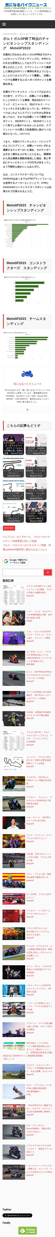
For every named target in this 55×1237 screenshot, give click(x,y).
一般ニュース (8, 1059)
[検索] (48, 572)
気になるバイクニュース (30, 34)
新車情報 (30, 664)
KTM (29, 1094)
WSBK (29, 621)
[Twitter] (27, 409)
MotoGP (9, 528)
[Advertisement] (28, 1194)
